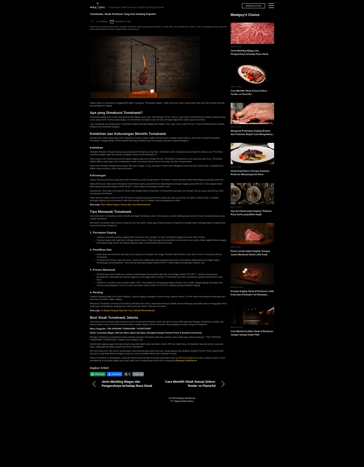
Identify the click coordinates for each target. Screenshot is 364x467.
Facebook (116, 374)
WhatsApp (99, 374)
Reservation (253, 5)
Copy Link (138, 374)
